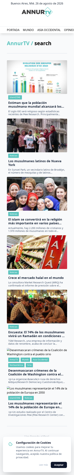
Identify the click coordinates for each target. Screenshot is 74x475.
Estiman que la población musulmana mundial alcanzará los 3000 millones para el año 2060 (34, 104)
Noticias (13, 155)
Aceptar (59, 464)
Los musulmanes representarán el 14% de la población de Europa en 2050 (34, 405)
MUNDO (28, 30)
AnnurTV (14, 359)
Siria (29, 365)
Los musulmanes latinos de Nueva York (34, 163)
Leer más (43, 465)
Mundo (25, 359)
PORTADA (13, 30)
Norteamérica (16, 365)
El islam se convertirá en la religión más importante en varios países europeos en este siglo (35, 221)
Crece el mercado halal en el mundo (36, 278)
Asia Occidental (40, 359)
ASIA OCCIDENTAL (49, 30)
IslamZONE (15, 97)
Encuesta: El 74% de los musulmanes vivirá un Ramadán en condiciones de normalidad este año (37, 334)
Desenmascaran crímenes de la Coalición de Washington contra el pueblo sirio (34, 372)
